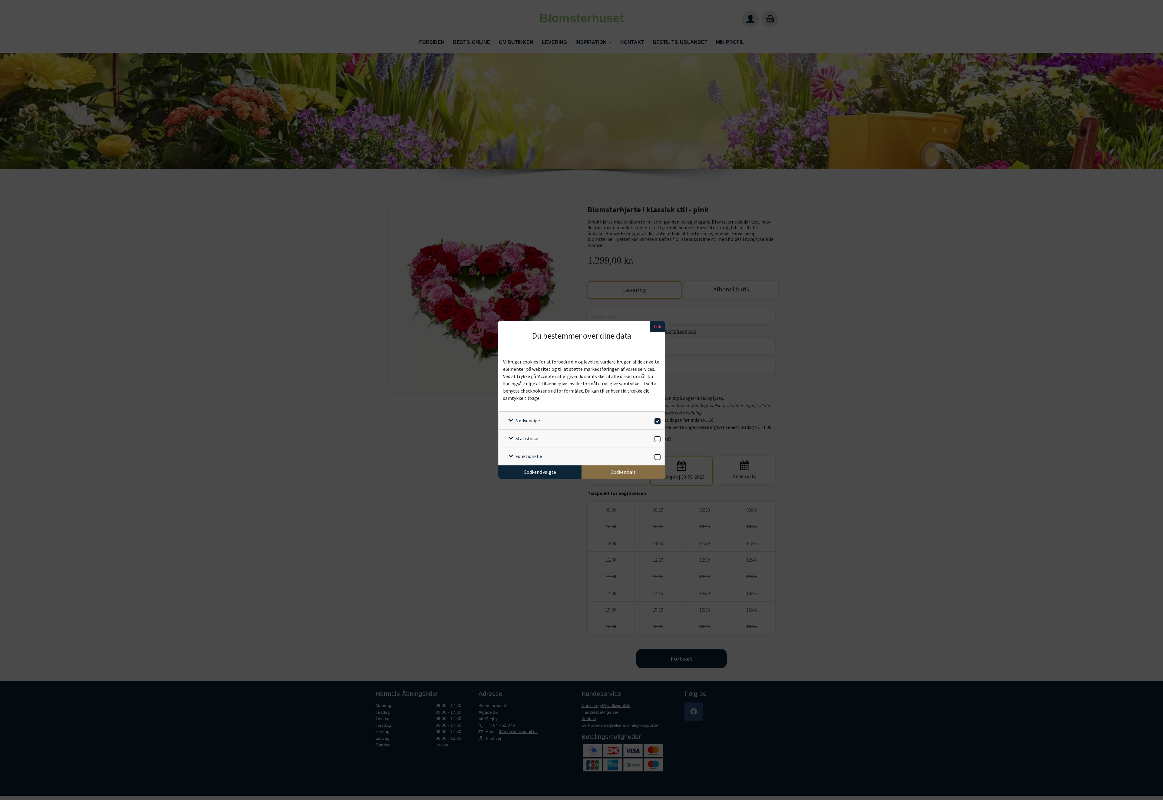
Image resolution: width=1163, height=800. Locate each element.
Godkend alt (623, 472)
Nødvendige (527, 420)
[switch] (656, 420)
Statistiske (526, 438)
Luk (657, 327)
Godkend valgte (540, 472)
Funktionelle (528, 456)
